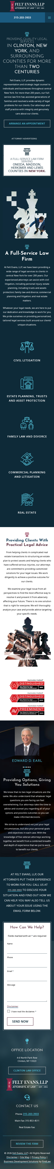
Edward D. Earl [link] (27, 761)
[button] (49, 17)
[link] (27, 6)
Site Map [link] (24, 1157)
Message (11, 985)
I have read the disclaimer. (23, 1011)
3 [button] (26, 767)
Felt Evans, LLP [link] (20, 1153)
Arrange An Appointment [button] (27, 123)
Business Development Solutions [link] (21, 1161)
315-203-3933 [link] (22, 17)
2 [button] (25, 767)
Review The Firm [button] (27, 1143)
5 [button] (30, 767)
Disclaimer (12, 1006)
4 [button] (28, 767)
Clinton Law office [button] (27, 1070)
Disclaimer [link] (12, 1157)
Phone (10, 957)
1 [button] (23, 767)
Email (10, 971)
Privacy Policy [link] (39, 1157)
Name (10, 943)
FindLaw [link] (46, 1161)
